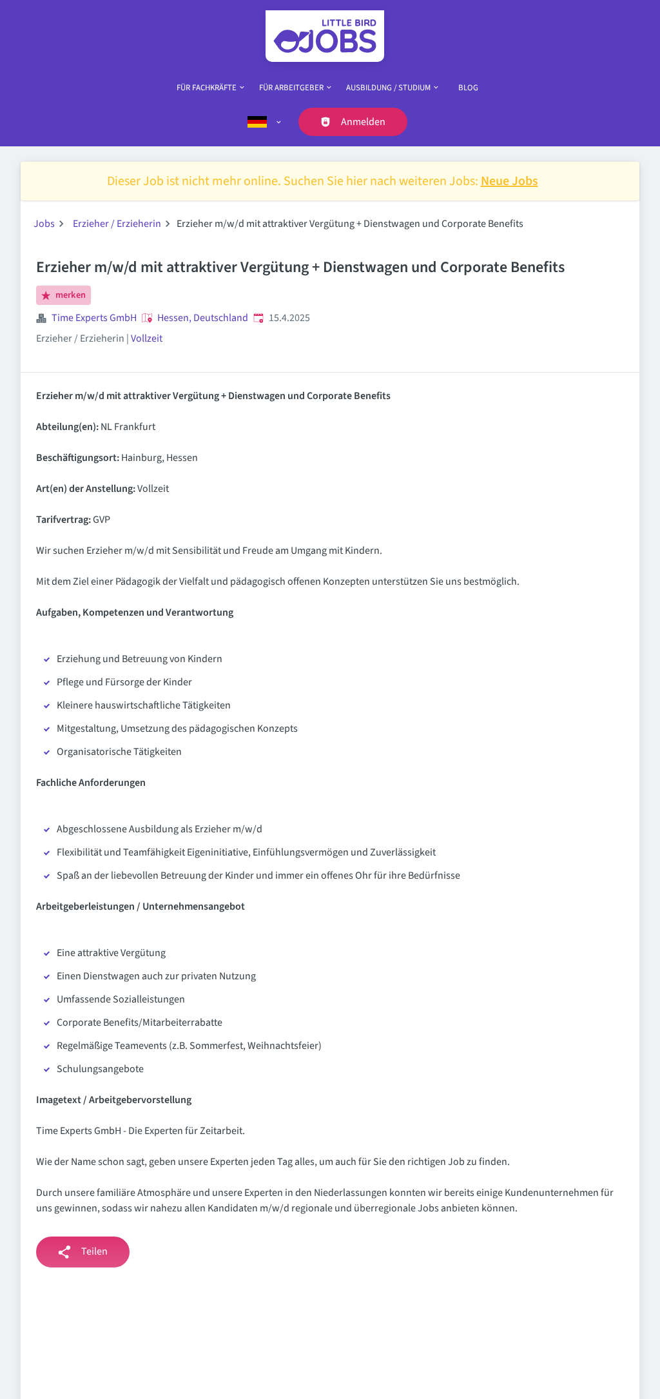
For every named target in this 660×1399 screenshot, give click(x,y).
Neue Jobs (509, 181)
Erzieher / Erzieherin (117, 224)
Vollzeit (146, 338)
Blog (468, 87)
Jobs (44, 224)
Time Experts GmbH (94, 318)
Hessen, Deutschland (202, 318)
